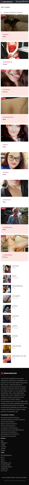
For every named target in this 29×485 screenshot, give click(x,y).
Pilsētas (8, 477)
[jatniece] (7, 329)
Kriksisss (14, 306)
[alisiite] (7, 279)
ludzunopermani (8, 117)
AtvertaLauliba (16, 346)
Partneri (18, 477)
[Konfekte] (7, 339)
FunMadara (6, 89)
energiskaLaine (7, 227)
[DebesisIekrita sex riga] (7, 359)
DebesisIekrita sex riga (19, 356)
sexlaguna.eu (4, 468)
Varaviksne (15, 266)
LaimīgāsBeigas (7, 255)
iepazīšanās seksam (6, 466)
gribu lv (3, 461)
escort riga (4, 470)
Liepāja (5, 64)
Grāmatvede (7, 200)
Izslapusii (5, 172)
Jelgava (3, 450)
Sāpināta (5, 34)
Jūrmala (5, 91)
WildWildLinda (7, 62)
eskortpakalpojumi (6, 455)
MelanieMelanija (17, 286)
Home (3, 477)
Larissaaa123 (16, 296)
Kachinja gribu (5, 434)
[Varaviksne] (7, 269)
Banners (13, 477)
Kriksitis (5, 145)
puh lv (2, 457)
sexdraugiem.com (6, 463)
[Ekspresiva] (7, 319)
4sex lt (3, 459)
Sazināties (24, 477)
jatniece (14, 326)
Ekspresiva (15, 316)
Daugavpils (16, 278)
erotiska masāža (5, 464)
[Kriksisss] (7, 309)
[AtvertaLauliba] (7, 349)
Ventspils (3, 446)
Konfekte (15, 336)
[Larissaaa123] (7, 299)
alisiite (14, 276)
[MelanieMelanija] (7, 289)
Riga (5, 36)
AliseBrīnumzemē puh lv (8, 419)
